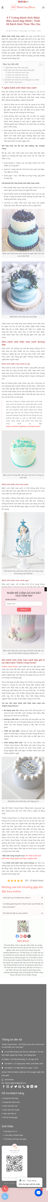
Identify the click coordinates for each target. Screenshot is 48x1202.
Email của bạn (11, 599)
